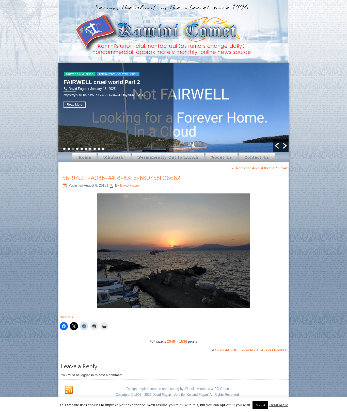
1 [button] (64, 149)
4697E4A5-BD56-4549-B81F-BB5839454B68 (251, 350)
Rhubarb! (114, 157)
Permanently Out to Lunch (118, 74)
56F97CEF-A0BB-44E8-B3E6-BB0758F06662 (121, 178)
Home (84, 157)
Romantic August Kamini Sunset (259, 168)
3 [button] (73, 149)
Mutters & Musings (79, 74)
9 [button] (99, 149)
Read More (74, 104)
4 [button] (77, 149)
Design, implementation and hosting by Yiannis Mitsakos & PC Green (178, 389)
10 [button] (103, 149)
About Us (221, 157)
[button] (277, 145)
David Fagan (129, 185)
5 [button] (81, 149)
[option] (173, 107)
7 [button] (90, 149)
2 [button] (68, 149)
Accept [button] (260, 405)
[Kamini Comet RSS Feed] (69, 390)
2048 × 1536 (177, 341)
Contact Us (257, 157)
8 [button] (94, 149)
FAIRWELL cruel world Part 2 (102, 82)
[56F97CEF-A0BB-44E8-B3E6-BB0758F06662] (173, 308)
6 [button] (86, 149)
